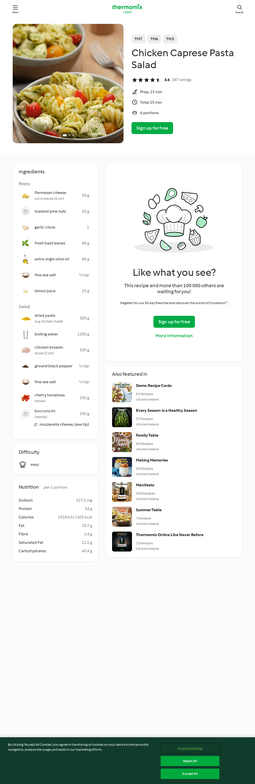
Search (240, 12)
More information (174, 335)
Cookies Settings (190, 748)
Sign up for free (152, 128)
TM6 (154, 39)
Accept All (189, 774)
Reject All (190, 761)
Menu (15, 12)
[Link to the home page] (127, 9)
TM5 (170, 39)
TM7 (138, 39)
